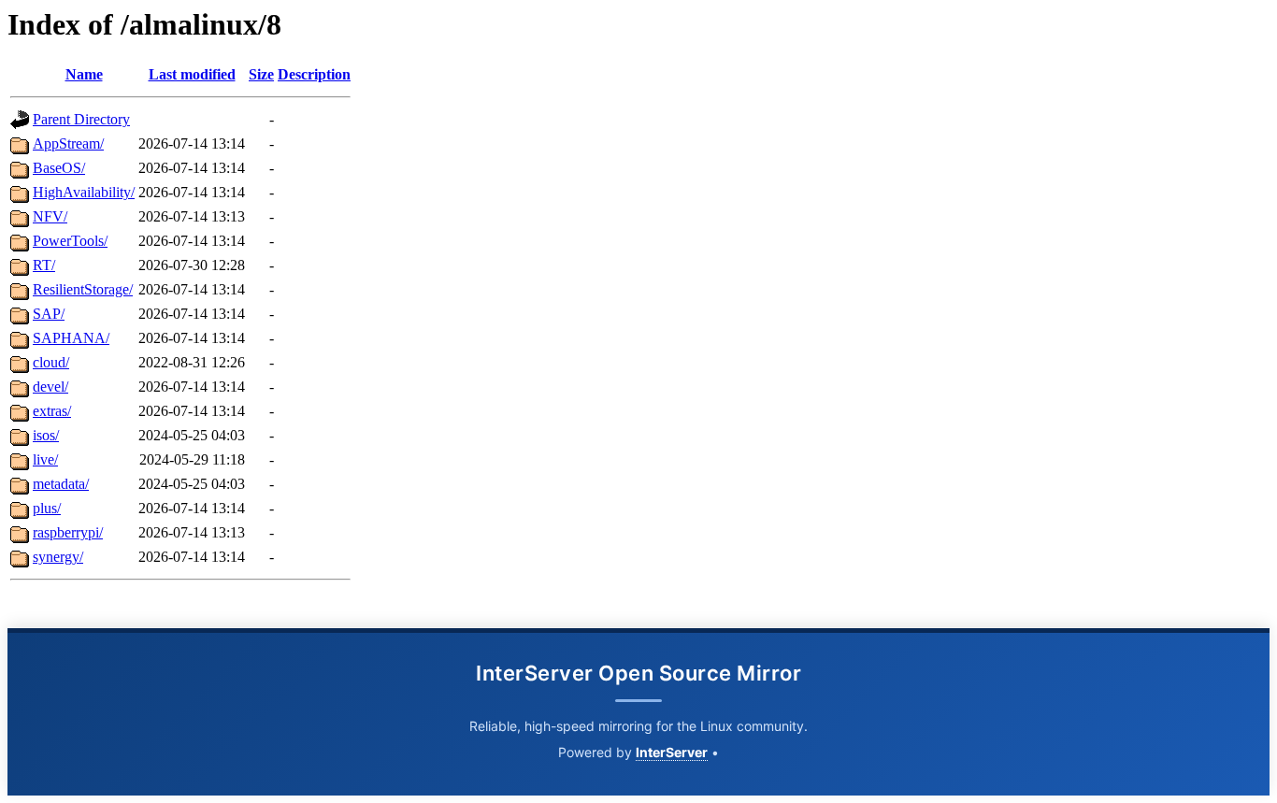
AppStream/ (68, 143)
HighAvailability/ (84, 192)
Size (261, 74)
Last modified (192, 74)
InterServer (672, 752)
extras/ (52, 411)
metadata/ (61, 484)
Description (314, 74)
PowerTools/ (70, 241)
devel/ (50, 386)
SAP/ (49, 314)
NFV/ (50, 216)
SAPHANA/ (71, 338)
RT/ (44, 265)
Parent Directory (81, 119)
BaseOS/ (59, 168)
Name (84, 74)
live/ (45, 459)
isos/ (46, 435)
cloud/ (51, 362)
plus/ (47, 508)
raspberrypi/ (68, 532)
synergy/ (58, 557)
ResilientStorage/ (83, 289)
